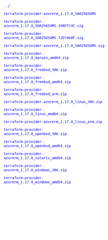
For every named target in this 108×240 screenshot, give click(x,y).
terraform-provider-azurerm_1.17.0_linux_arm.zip (53, 122)
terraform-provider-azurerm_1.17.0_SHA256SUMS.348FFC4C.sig (43, 23)
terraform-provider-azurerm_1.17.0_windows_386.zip (35, 168)
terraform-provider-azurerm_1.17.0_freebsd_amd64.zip (37, 80)
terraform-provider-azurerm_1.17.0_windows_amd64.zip (37, 180)
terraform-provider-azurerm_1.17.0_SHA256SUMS (50, 14)
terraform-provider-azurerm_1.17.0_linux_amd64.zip (35, 112)
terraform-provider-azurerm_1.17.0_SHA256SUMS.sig (54, 46)
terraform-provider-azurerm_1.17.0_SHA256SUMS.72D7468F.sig (43, 35)
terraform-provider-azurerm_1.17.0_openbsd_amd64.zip (37, 144)
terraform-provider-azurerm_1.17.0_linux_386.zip (53, 102)
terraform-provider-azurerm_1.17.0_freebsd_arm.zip (35, 92)
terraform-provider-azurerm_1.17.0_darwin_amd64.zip (36, 55)
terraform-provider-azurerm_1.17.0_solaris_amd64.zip (37, 156)
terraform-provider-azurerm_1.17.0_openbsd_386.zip (35, 131)
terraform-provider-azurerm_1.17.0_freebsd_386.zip (35, 67)
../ (7, 6)
